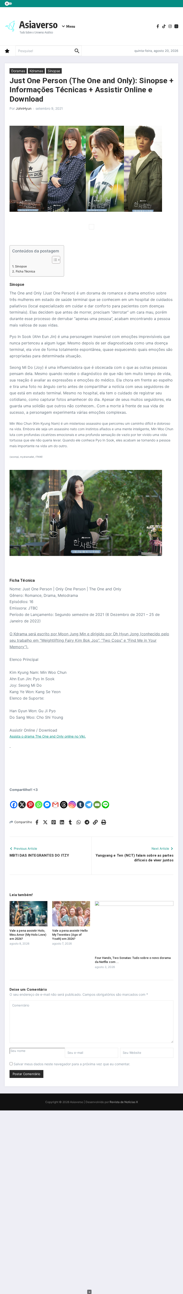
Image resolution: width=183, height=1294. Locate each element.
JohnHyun (23, 108)
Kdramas (36, 71)
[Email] (97, 800)
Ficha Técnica (26, 271)
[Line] (105, 800)
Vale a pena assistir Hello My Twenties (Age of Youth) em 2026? (70, 935)
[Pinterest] (30, 800)
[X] (22, 800)
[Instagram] (72, 800)
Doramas (18, 71)
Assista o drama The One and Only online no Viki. (48, 736)
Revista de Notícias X (124, 1102)
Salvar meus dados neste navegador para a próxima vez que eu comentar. (72, 1064)
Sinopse (54, 71)
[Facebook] (13, 800)
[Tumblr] (80, 800)
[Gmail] (55, 800)
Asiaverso (38, 24)
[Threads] (63, 800)
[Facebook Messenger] (47, 800)
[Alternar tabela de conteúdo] (53, 260)
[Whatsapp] (38, 800)
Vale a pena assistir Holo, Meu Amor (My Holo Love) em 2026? (28, 935)
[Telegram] (88, 800)
